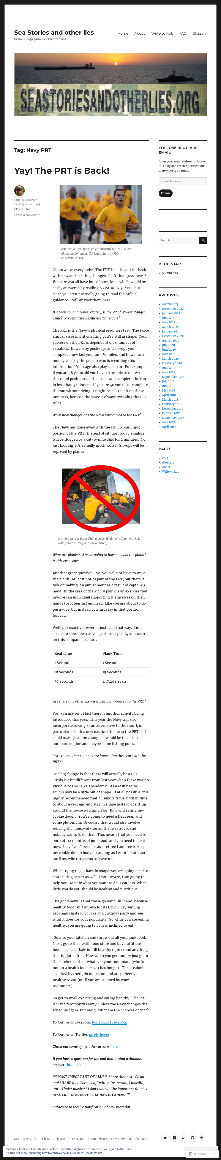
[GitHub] (192, 1138)
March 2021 (170, 327)
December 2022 (173, 309)
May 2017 (168, 422)
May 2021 (168, 322)
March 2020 (170, 359)
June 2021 (168, 318)
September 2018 (173, 377)
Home (123, 33)
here (114, 1046)
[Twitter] (165, 1138)
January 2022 (171, 313)
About (139, 33)
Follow (165, 193)
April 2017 (169, 427)
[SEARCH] (203, 240)
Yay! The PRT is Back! (61, 170)
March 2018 (170, 399)
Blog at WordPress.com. (69, 1139)
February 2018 (172, 404)
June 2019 (169, 368)
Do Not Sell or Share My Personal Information (118, 1139)
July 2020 (168, 345)
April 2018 (169, 395)
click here (73, 1064)
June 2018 (168, 386)
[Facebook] (174, 1138)
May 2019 (168, 372)
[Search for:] (179, 240)
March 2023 (170, 304)
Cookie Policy (93, 1153)
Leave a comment (27, 215)
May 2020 (168, 354)
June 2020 (169, 349)
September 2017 (173, 418)
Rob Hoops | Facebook (109, 1022)
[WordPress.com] (201, 1138)
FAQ (182, 33)
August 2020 (170, 340)
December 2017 (172, 409)
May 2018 (168, 390)
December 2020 (173, 336)
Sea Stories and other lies (54, 32)
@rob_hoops (99, 1034)
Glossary (200, 33)
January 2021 (171, 331)
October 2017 (171, 413)
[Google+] (183, 1138)
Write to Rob (162, 33)
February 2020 (172, 363)
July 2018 (168, 381)
